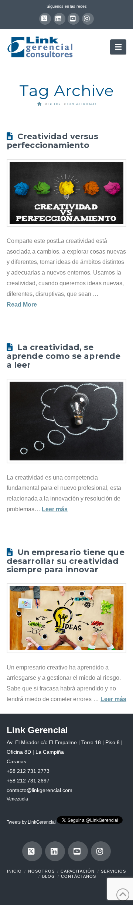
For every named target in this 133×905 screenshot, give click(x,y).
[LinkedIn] (59, 19)
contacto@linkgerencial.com (39, 790)
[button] (118, 46)
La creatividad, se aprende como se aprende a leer (63, 356)
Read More (22, 304)
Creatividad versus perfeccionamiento (52, 140)
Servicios (113, 871)
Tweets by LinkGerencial (31, 822)
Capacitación (78, 871)
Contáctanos (78, 876)
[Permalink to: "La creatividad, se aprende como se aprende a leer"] (66, 421)
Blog (48, 876)
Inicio (14, 871)
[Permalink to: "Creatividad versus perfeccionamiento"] (66, 193)
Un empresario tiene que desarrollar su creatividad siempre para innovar (66, 561)
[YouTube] (73, 19)
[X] (45, 19)
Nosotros (41, 871)
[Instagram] (88, 19)
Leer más (55, 509)
